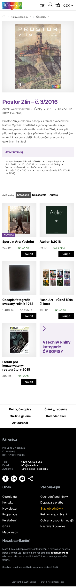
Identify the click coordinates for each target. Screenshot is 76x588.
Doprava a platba (51, 502)
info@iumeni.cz (59, 552)
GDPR (6, 526)
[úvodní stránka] (3, 17)
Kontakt (7, 502)
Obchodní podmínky (54, 496)
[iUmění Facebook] (5, 478)
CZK (67, 6)
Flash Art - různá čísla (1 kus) (56, 301)
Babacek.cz (58, 582)
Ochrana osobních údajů (57, 520)
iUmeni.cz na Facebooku (34, 468)
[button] (30, 478)
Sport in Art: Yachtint (18, 241)
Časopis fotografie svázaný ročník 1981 (17, 301)
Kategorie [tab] (23, 194)
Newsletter (10, 508)
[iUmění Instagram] (14, 478)
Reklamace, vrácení (53, 514)
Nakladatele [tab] (39, 194)
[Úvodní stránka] (12, 5)
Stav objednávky (51, 508)
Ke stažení (9, 520)
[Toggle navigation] (42, 5)
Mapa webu (10, 532)
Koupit (29, 254)
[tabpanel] (38, 293)
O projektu (9, 496)
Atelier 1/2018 (50, 241)
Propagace (9, 514)
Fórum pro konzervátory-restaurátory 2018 (16, 365)
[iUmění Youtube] (22, 478)
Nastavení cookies (52, 526)
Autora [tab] (53, 194)
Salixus (33, 582)
